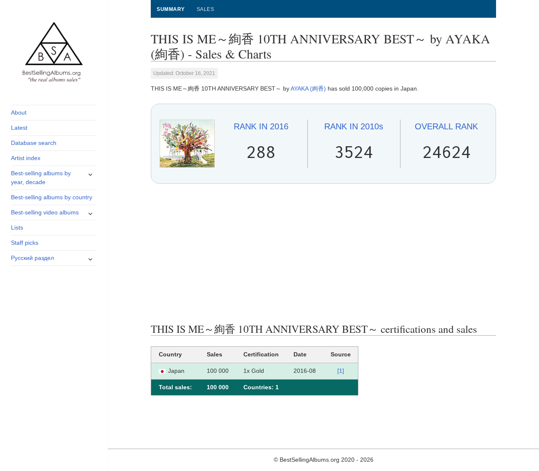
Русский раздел (32, 257)
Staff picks (24, 242)
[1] (340, 370)
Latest (19, 127)
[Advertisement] (323, 253)
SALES (205, 9)
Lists (17, 227)
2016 (261, 126)
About (19, 112)
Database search (33, 142)
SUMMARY (170, 9)
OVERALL (446, 126)
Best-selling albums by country (51, 197)
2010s (353, 126)
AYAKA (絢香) (308, 88)
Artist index (25, 158)
